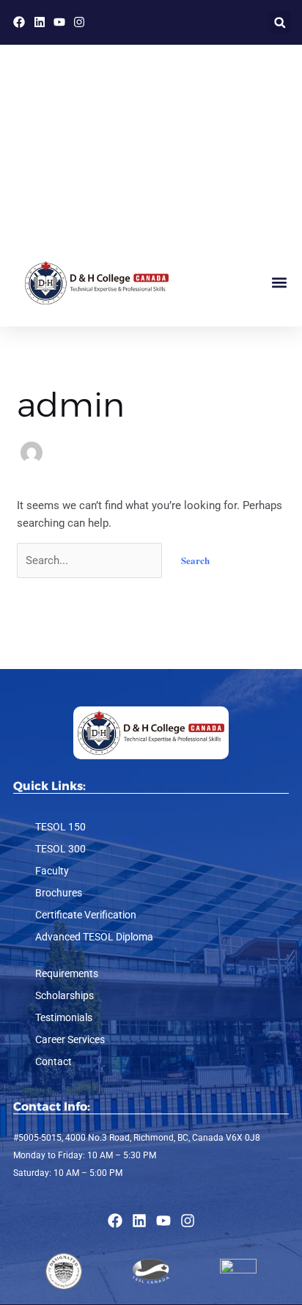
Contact (53, 1061)
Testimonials (63, 1017)
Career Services (70, 1039)
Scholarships (64, 995)
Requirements (66, 973)
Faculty (52, 871)
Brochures (58, 893)
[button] (279, 22)
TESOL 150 (60, 827)
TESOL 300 (60, 849)
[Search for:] (91, 560)
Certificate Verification (85, 915)
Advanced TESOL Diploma (94, 937)
